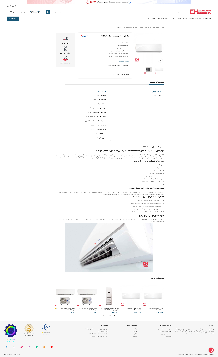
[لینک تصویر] (45, 329)
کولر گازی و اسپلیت (144, 27)
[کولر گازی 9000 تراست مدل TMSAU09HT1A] (131, 296)
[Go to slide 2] (112, 315)
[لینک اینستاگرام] (15, 6)
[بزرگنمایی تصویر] (160, 60)
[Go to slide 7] (103, 315)
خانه (162, 27)
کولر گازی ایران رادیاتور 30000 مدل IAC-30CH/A (67, 309)
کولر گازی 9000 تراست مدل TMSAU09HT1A (134, 309)
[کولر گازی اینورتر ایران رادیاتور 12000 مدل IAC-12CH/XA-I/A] (87, 296)
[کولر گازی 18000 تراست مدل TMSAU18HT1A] (153, 296)
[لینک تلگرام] (8, 6)
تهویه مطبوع (155, 27)
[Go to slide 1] (114, 315)
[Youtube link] (13, 6)
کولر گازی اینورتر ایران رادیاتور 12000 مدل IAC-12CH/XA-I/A (88, 309)
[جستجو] (48, 12)
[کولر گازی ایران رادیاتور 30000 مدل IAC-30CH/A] (65, 296)
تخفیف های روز (13, 18)
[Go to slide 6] (105, 315)
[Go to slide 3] (110, 315)
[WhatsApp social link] (10, 6)
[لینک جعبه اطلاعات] (65, 40)
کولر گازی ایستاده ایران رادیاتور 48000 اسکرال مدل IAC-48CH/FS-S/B (109, 309)
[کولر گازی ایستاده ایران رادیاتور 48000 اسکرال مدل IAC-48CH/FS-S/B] (109, 296)
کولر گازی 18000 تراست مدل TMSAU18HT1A (156, 309)
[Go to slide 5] (107, 315)
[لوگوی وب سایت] (200, 12)
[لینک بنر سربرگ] (109, 2)
